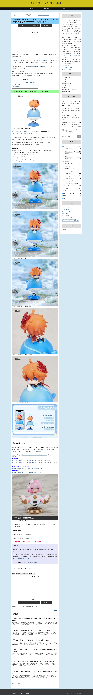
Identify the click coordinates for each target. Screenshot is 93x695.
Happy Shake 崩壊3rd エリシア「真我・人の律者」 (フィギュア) (28, 472)
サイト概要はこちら (67, 65)
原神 (14, 573)
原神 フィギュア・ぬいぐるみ (22, 573)
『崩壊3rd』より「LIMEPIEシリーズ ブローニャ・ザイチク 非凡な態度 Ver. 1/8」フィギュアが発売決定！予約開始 (71, 124)
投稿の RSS (65, 229)
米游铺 (41, 66)
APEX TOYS (32, 573)
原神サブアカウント (66, 211)
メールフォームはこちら (68, 69)
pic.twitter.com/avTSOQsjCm (23, 558)
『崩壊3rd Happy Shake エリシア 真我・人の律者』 (34, 455)
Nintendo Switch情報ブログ (68, 217)
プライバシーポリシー (43, 15)
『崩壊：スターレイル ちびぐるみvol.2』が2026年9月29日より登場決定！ (70, 117)
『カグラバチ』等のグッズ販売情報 (70, 221)
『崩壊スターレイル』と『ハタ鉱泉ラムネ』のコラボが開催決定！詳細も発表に (71, 110)
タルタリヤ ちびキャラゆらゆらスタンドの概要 (25, 82)
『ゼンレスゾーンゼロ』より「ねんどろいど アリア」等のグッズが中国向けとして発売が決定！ (71, 103)
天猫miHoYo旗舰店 (33, 66)
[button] (79, 136)
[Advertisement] (35, 42)
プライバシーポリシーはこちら (69, 67)
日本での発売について (18, 84)
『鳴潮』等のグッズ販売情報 (69, 219)
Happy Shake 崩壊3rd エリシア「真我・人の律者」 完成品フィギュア (29, 460)
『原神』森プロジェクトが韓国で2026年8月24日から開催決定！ (71, 131)
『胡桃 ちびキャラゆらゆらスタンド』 (21, 60)
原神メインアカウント (67, 209)
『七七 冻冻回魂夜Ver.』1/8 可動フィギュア (22, 131)
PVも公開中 (16, 86)
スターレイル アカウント (68, 213)
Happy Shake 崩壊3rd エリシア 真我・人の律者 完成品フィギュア (28, 468)
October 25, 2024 (34, 562)
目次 (23, 79)
